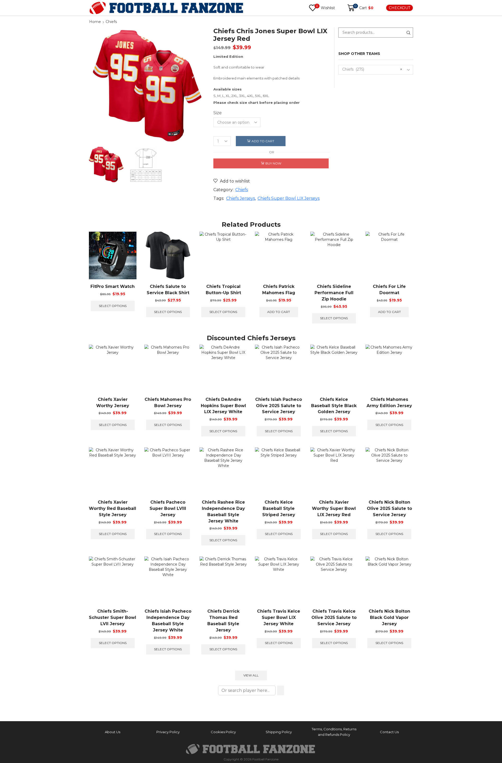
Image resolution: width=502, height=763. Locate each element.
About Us (112, 732)
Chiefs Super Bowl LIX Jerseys (289, 198)
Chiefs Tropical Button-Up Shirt (223, 289)
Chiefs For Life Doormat (389, 289)
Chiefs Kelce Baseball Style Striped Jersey (278, 508)
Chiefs (111, 21)
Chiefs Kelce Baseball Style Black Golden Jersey (334, 405)
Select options (113, 306)
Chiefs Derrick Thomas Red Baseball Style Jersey (223, 621)
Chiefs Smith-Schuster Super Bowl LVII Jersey (112, 617)
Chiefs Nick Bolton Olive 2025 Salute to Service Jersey (389, 508)
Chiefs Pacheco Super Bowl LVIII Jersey (168, 508)
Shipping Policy (279, 732)
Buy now (273, 163)
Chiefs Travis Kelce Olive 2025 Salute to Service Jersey (334, 617)
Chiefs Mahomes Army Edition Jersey (389, 402)
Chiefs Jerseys (240, 198)
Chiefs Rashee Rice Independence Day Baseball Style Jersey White (223, 511)
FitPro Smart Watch (112, 286)
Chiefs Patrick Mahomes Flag (278, 289)
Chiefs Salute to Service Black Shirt (168, 289)
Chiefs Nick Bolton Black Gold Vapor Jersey (389, 617)
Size (217, 112)
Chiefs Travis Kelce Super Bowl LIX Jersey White (278, 617)
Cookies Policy (223, 732)
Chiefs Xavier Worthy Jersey (112, 402)
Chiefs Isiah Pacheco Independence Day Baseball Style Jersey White (168, 621)
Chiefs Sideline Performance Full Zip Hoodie (334, 292)
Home (95, 21)
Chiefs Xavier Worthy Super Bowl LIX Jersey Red (334, 508)
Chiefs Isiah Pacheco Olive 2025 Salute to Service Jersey (278, 405)
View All (251, 675)
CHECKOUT (399, 7)
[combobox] (375, 70)
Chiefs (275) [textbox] (372, 69)
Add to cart (263, 141)
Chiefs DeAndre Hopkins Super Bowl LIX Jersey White (223, 405)
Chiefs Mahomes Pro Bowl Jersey (168, 402)
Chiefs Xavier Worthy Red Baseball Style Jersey (112, 508)
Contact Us (389, 732)
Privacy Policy (168, 732)
